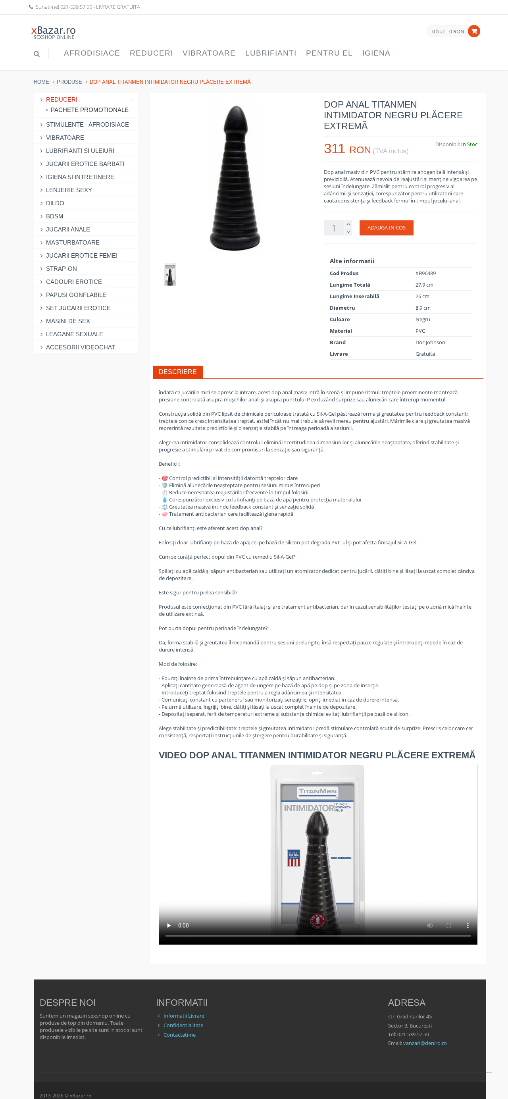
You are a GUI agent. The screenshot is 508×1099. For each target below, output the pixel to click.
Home (41, 82)
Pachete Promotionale (90, 109)
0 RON (456, 31)
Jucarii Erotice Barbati (85, 163)
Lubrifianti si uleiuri (80, 150)
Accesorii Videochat (80, 347)
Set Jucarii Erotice (78, 308)
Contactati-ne (180, 1034)
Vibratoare (209, 53)
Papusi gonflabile (76, 294)
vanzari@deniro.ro (425, 1043)
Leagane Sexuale (74, 334)
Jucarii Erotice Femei (81, 255)
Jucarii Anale (68, 229)
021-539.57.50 (76, 6)
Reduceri (151, 53)
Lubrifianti (270, 53)
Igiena (376, 53)
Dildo (55, 203)
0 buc (438, 32)
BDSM (55, 216)
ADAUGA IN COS (387, 227)
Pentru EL (329, 53)
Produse (69, 82)
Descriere (178, 371)
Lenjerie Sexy (69, 190)
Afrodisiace (92, 53)
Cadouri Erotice (74, 281)
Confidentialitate (183, 1025)
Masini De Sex (68, 321)
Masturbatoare (73, 242)
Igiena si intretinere (80, 177)
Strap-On (61, 268)
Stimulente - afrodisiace (87, 124)
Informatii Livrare (184, 1015)
